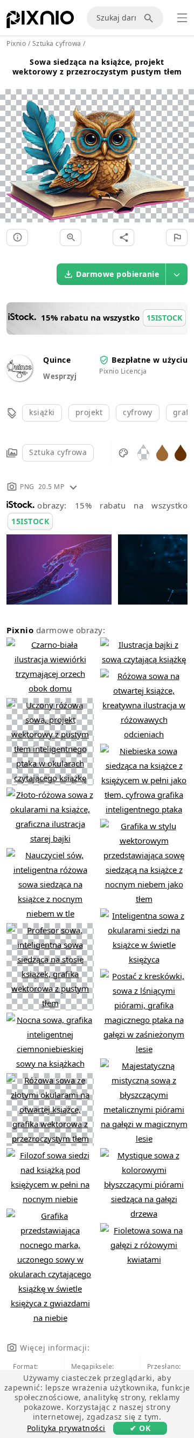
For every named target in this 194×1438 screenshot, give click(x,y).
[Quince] (19, 378)
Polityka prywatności (66, 1428)
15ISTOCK (30, 521)
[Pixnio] (40, 21)
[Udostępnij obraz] (123, 237)
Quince (57, 360)
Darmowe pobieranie (117, 274)
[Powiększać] (70, 237)
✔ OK (140, 1428)
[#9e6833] (162, 452)
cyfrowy (138, 412)
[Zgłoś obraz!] (177, 237)
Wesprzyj (60, 376)
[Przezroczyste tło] (143, 452)
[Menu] (182, 17)
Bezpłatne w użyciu (150, 360)
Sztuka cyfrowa (58, 452)
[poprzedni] (12, 142)
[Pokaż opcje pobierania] (177, 274)
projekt (89, 412)
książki (42, 412)
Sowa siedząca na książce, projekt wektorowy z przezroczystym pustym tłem (97, 67)
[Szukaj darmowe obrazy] (150, 18)
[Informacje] (17, 237)
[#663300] (181, 452)
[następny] (182, 142)
